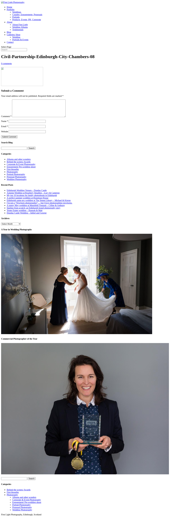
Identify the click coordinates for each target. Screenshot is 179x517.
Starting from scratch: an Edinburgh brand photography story (33, 208)
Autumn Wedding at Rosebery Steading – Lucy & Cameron (33, 193)
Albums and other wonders (19, 159)
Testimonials (17, 29)
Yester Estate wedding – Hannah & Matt (24, 210)
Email (4, 126)
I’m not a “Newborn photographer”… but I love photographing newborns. (39, 203)
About (9, 22)
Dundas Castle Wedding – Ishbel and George (27, 213)
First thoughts (13, 169)
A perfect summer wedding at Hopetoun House (27, 198)
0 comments (6, 63)
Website (4, 131)
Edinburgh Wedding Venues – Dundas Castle (27, 190)
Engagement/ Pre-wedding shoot (21, 167)
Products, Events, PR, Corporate (26, 19)
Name (4, 121)
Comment (6, 116)
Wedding (16, 37)
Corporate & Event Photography (21, 164)
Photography (12, 172)
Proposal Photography (16, 177)
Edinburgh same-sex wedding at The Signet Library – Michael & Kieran (39, 200)
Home (9, 7)
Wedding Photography (17, 179)
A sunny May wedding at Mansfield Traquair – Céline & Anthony (36, 205)
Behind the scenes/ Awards (18, 162)
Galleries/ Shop (13, 34)
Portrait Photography (16, 174)
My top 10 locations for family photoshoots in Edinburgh (32, 195)
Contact (10, 42)
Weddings (16, 12)
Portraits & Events (20, 39)
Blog (9, 32)
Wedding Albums (20, 27)
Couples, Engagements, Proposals (27, 14)
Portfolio (10, 9)
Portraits (16, 17)
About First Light (20, 24)
